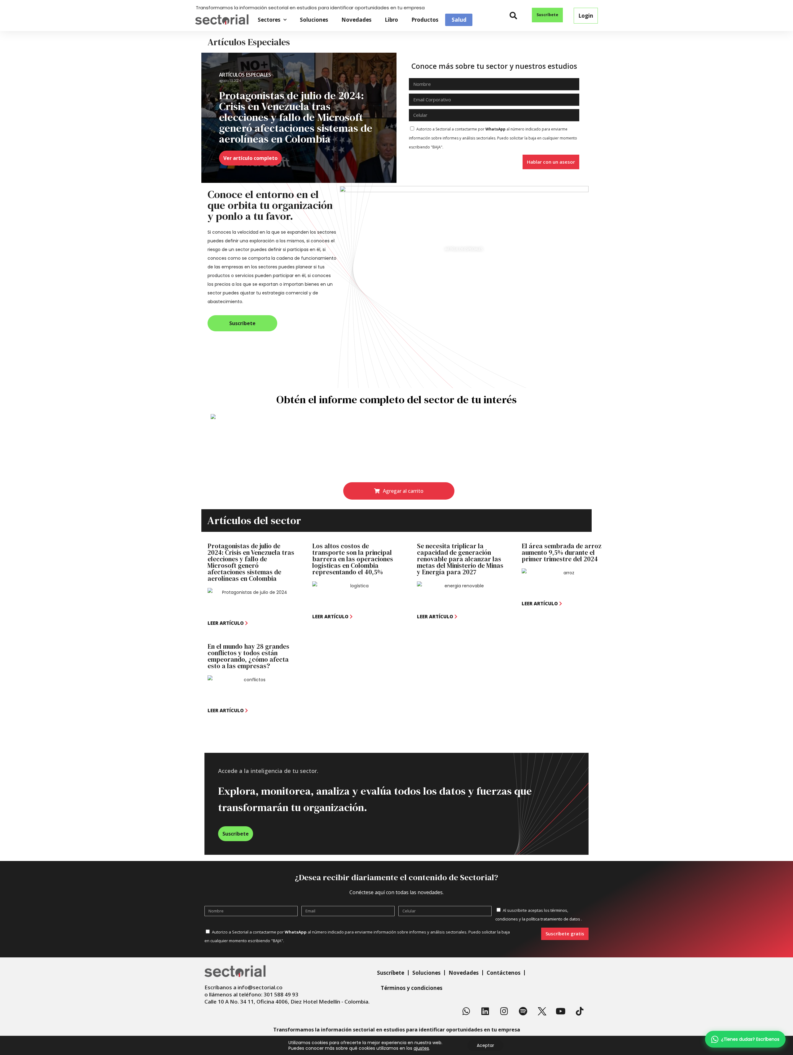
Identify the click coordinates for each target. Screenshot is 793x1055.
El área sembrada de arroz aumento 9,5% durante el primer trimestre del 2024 (562, 552)
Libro (391, 19)
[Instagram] (504, 1011)
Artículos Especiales (245, 74)
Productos (424, 19)
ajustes (421, 1048)
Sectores (269, 19)
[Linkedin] (485, 1011)
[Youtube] (561, 1011)
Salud (459, 20)
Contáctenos (503, 972)
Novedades (356, 19)
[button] (513, 16)
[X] (542, 1011)
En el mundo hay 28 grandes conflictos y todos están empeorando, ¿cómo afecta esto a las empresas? (248, 656)
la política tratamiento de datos (551, 919)
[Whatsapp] (466, 1011)
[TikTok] (580, 1011)
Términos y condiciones (411, 987)
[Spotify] (523, 1011)
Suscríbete (390, 972)
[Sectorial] (221, 19)
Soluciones (314, 19)
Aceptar (485, 1045)
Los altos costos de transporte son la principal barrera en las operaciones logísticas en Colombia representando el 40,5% (352, 558)
